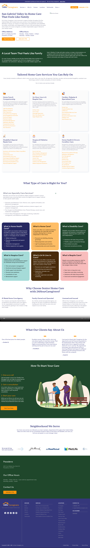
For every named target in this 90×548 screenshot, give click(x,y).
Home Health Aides (66, 161)
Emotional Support (7, 117)
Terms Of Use (85, 545)
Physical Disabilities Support (10, 163)
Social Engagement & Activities (10, 115)
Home (26, 505)
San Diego (60, 510)
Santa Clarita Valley (62, 518)
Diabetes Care (65, 117)
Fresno (59, 533)
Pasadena (60, 508)
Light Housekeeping (8, 108)
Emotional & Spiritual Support (40, 154)
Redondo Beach (61, 522)
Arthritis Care (65, 159)
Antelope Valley (61, 529)
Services (26, 508)
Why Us (29, 7)
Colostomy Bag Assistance (68, 168)
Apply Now (62, 1)
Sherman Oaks (61, 516)
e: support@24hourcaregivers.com (80, 508)
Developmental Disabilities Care (11, 161)
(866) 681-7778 (23, 39)
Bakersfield (60, 537)
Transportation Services (8, 124)
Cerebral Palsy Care (8, 154)
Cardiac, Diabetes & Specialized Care (44, 510)
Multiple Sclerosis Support (68, 166)
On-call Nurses (65, 164)
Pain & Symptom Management (40, 153)
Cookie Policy (66, 545)
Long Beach (60, 531)
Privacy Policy (75, 545)
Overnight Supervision (38, 113)
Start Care (74, 7)
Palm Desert (61, 512)
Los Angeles (60, 505)
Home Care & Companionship (42, 505)
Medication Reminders (8, 122)
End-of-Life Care (37, 151)
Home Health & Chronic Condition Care (44, 516)
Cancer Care (36, 158)
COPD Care (64, 110)
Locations (42, 7)
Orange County (61, 514)
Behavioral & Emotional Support (10, 160)
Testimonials (50, 7)
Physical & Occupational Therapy (70, 152)
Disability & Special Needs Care (42, 512)
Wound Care (65, 157)
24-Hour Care (36, 110)
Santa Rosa (60, 535)
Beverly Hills (60, 524)
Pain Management (66, 156)
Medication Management (68, 154)
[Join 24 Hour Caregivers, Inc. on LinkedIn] (8, 513)
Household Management (9, 120)
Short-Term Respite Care (38, 115)
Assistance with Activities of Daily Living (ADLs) (14, 151)
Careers (35, 7)
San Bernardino (61, 527)
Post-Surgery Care (66, 163)
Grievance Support (37, 160)
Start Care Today (8, 39)
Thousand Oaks (61, 520)
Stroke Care (65, 107)
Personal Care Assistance (9, 125)
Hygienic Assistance (8, 110)
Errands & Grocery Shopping (10, 113)
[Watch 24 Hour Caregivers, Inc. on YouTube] (16, 513)
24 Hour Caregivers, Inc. (18, 545)
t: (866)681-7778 (76, 505)
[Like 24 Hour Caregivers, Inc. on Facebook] (5, 513)
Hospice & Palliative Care (41, 514)
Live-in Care (36, 111)
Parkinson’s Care (66, 114)
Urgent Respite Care (37, 116)
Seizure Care (6, 153)
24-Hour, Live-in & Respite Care (42, 508)
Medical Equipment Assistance (40, 163)
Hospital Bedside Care (67, 109)
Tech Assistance (7, 127)
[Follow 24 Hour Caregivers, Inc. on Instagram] (11, 513)
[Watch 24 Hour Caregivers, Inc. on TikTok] (14, 513)
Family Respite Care (37, 156)
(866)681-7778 (83, 7)
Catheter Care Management (39, 161)
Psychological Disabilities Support (11, 158)
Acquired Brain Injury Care (9, 156)
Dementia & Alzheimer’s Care (69, 115)
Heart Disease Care (66, 119)
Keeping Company (7, 119)
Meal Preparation (7, 112)
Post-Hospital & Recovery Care (69, 112)
